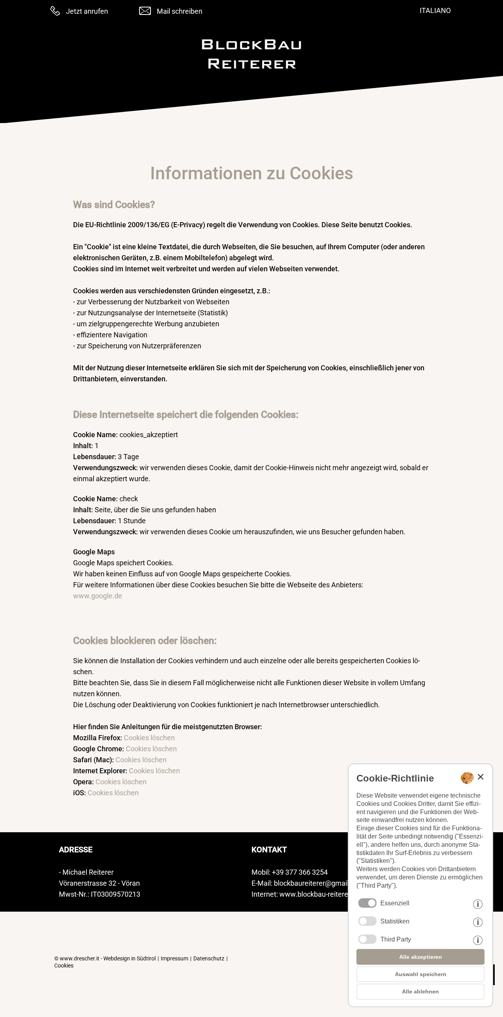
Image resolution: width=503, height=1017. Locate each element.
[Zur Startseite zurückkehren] (251, 71)
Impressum (174, 958)
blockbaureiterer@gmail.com (319, 883)
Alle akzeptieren (420, 957)
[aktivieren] (367, 921)
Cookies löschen (149, 738)
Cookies (63, 965)
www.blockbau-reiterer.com (322, 894)
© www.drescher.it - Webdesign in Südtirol (105, 958)
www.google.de (97, 596)
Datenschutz (208, 958)
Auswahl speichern (420, 974)
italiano (435, 10)
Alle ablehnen (420, 991)
